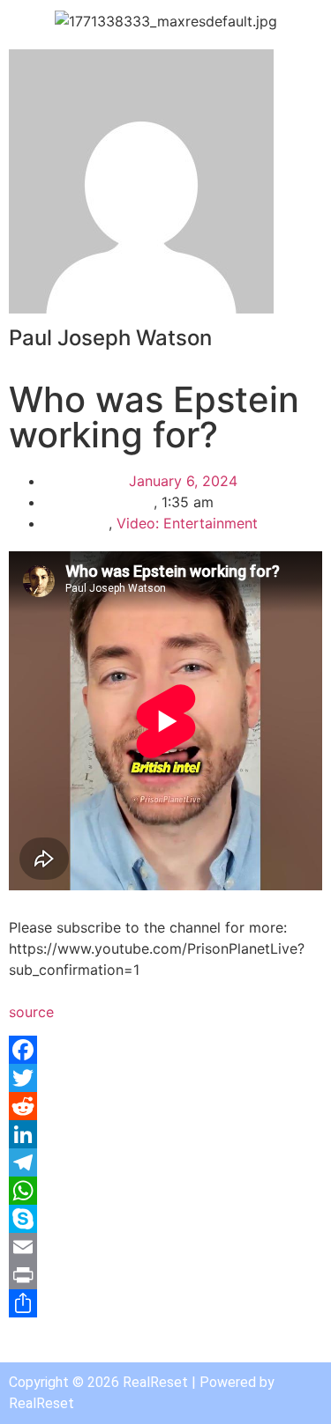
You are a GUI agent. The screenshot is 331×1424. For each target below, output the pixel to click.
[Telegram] (165, 1162)
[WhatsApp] (165, 1191)
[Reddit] (165, 1106)
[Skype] (165, 1219)
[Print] (165, 1275)
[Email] (165, 1247)
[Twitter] (165, 1078)
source (31, 1012)
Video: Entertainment (187, 523)
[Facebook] (165, 1050)
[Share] (165, 1303)
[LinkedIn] (165, 1134)
